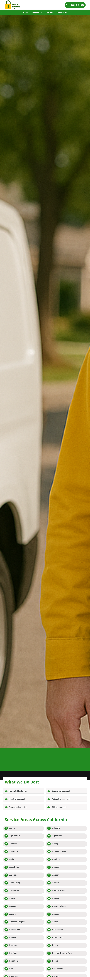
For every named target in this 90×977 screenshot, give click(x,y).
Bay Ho (55, 945)
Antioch (55, 875)
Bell (11, 969)
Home (25, 13)
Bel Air (55, 961)
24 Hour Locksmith (59, 807)
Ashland (12, 906)
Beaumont (13, 961)
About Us (49, 13)
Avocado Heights (17, 922)
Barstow (13, 945)
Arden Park (14, 890)
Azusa (55, 922)
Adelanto (56, 828)
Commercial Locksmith (61, 791)
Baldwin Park (57, 930)
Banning (12, 937)
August (55, 914)
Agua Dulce (57, 836)
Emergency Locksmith (17, 807)
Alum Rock (14, 867)
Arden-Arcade (58, 890)
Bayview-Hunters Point (62, 953)
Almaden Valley (59, 851)
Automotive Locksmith (61, 799)
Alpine (12, 859)
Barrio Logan (58, 937)
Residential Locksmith (18, 791)
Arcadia (55, 883)
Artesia (55, 898)
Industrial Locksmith (17, 799)
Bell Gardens (57, 969)
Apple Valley (14, 883)
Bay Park (13, 953)
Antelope (13, 875)
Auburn (12, 914)
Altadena (56, 859)
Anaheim (56, 867)
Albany (55, 844)
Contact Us (62, 13)
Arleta (12, 898)
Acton (12, 828)
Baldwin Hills (14, 930)
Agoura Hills (14, 836)
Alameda (13, 844)
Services (35, 13)
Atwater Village (59, 906)
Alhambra (13, 851)
